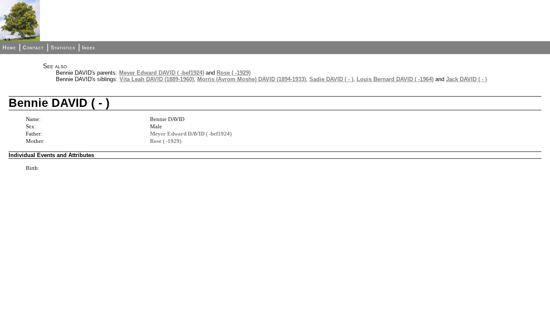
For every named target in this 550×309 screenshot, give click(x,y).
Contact (33, 48)
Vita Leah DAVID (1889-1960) (156, 79)
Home (9, 48)
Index (88, 48)
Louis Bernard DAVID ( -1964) (395, 79)
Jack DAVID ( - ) (466, 79)
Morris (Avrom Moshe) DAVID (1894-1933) (251, 79)
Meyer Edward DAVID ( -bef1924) (161, 73)
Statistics (63, 48)
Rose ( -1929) (234, 73)
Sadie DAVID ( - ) (331, 79)
